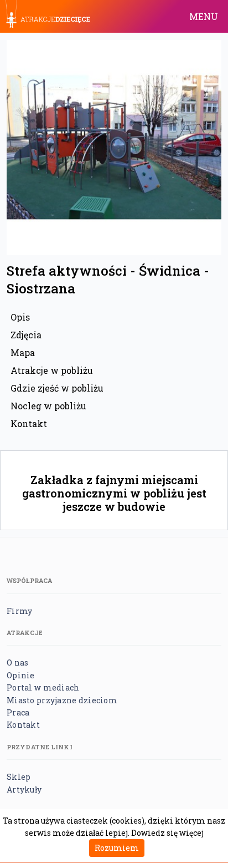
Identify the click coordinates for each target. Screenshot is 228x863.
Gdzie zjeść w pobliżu (57, 388)
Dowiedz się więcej (167, 833)
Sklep (18, 776)
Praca (18, 712)
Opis (20, 317)
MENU (203, 16)
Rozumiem (117, 847)
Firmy (19, 611)
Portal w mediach (43, 687)
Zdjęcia (26, 335)
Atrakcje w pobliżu (52, 370)
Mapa (23, 352)
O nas (17, 662)
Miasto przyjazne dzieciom (62, 700)
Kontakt (29, 423)
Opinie (21, 675)
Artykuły (24, 789)
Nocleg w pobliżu (48, 406)
